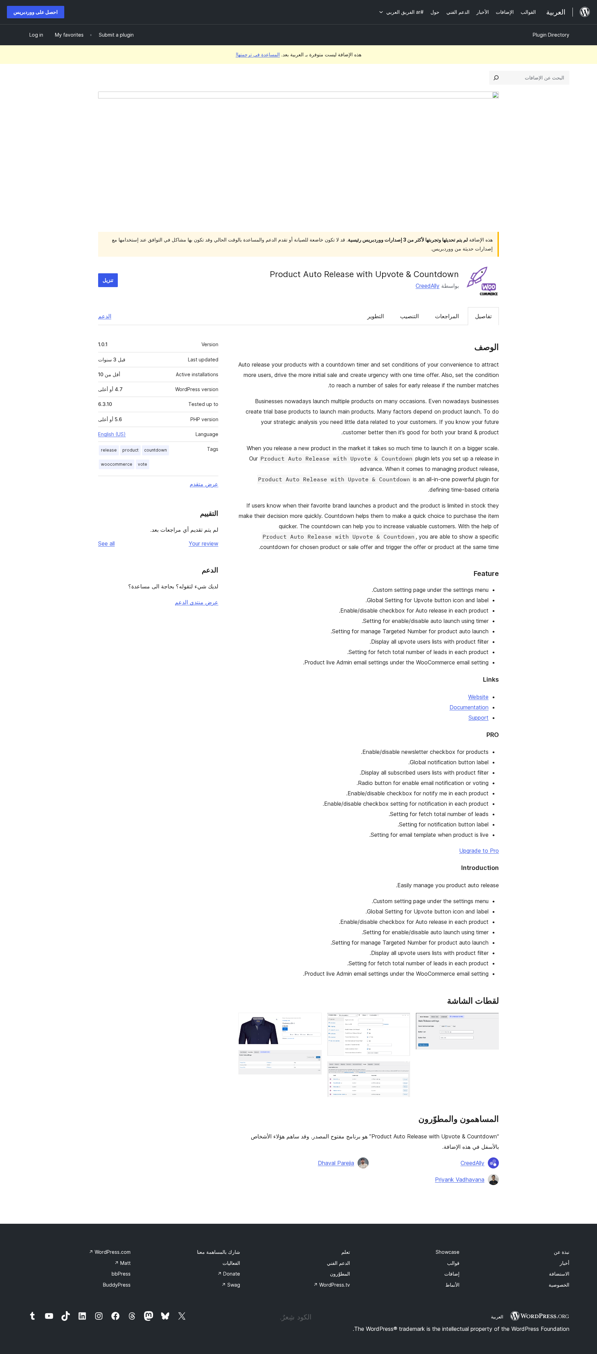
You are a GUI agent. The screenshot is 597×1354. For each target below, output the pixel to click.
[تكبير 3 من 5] (400, 1070)
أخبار (564, 1263)
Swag (230, 1285)
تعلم (345, 1252)
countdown (155, 450)
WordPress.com (110, 1252)
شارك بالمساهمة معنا (218, 1252)
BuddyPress (117, 1285)
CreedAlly (427, 285)
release (109, 450)
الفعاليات (231, 1263)
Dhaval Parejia (336, 1162)
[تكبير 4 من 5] (312, 1022)
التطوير (375, 316)
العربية (497, 1316)
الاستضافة (559, 1274)
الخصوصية (559, 1285)
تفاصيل (483, 316)
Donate (228, 1274)
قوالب (453, 1263)
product (130, 450)
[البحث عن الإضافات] (496, 78)
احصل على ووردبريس (35, 12)
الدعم (104, 316)
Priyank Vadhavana (459, 1179)
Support (478, 717)
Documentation (469, 707)
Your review (203, 543)
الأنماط (452, 1285)
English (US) (112, 434)
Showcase (447, 1252)
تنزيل (108, 280)
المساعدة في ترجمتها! (258, 54)
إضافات (451, 1274)
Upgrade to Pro (479, 850)
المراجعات (447, 316)
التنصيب (409, 316)
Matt (122, 1263)
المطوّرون (340, 1274)
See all (106, 543)
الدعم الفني (338, 1263)
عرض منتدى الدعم (196, 602)
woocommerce (116, 464)
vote (142, 464)
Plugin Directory (551, 35)
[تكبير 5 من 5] (312, 1059)
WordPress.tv (331, 1285)
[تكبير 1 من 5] (489, 1022)
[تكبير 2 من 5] (400, 1022)
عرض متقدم (204, 484)
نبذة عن (561, 1252)
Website (478, 696)
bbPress (121, 1274)
